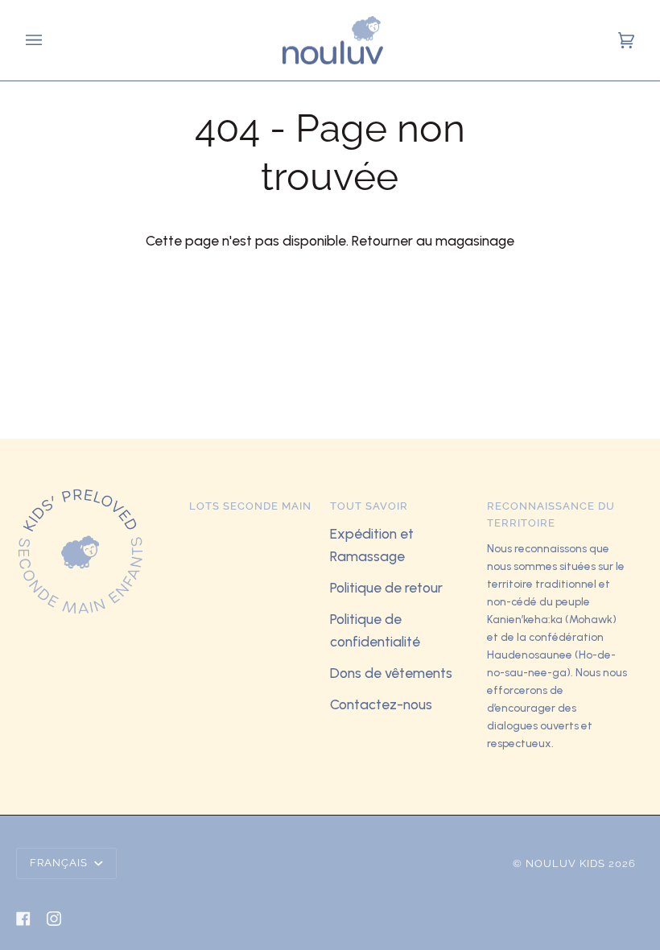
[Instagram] (54, 918)
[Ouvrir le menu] (36, 40)
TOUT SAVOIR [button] (369, 506)
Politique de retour (386, 587)
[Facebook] (23, 918)
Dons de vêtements (391, 672)
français (60, 863)
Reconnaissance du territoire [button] (551, 514)
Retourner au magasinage (433, 240)
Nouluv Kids (565, 863)
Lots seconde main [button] (250, 506)
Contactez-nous (381, 704)
